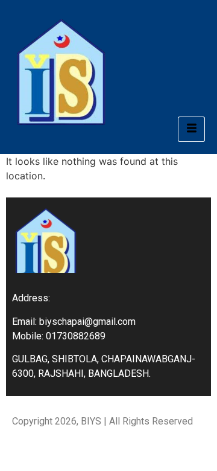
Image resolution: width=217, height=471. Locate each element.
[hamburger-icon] (191, 129)
